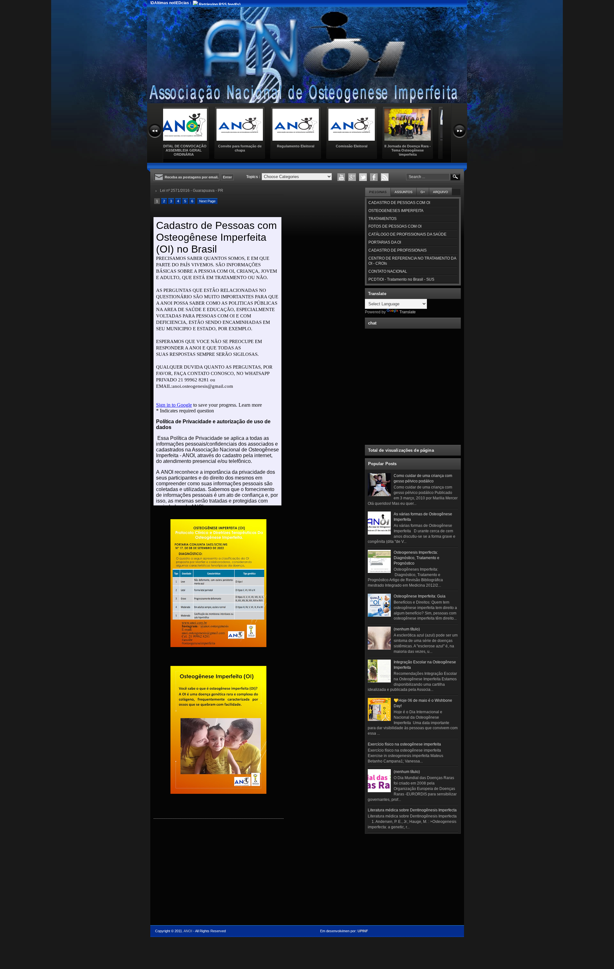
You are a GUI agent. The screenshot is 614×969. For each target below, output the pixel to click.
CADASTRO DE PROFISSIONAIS (397, 250)
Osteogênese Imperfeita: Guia (419, 596)
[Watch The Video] (341, 177)
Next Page (207, 201)
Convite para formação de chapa (192, 148)
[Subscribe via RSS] (385, 177)
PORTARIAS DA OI (384, 242)
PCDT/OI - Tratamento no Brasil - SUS (401, 279)
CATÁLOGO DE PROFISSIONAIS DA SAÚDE (407, 234)
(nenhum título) (407, 629)
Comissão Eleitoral (303, 146)
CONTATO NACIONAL (387, 271)
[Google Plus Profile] (352, 177)
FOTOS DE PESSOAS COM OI (394, 226)
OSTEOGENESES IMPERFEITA (395, 210)
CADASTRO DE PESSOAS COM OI (399, 202)
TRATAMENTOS (382, 218)
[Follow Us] (363, 177)
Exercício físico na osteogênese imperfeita (404, 744)
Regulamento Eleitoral (247, 146)
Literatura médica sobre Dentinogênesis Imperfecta (412, 810)
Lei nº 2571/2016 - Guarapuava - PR (191, 190)
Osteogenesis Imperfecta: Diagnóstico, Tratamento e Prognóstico (416, 558)
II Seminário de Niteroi (415, 146)
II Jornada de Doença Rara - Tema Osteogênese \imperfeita (359, 150)
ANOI (188, 931)
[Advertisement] (413, 876)
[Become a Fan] (374, 177)
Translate (407, 312)
